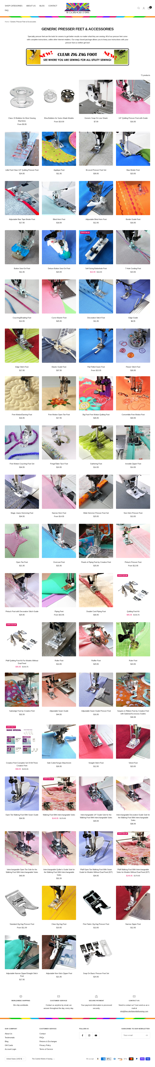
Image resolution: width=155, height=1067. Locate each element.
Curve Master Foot (59, 318)
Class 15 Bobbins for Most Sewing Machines (22, 119)
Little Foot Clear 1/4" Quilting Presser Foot (22, 170)
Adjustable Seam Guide (59, 711)
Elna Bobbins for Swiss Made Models (59, 118)
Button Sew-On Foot (22, 268)
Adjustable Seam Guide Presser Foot (96, 711)
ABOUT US (31, 6)
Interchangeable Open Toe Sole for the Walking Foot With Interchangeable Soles (22, 870)
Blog (6, 1041)
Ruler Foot (133, 661)
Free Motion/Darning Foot (22, 415)
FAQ (6, 10)
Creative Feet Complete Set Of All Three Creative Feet (22, 764)
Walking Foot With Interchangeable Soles (59, 815)
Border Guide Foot (133, 219)
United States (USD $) (14, 1059)
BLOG (42, 6)
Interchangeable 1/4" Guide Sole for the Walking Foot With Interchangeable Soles (96, 816)
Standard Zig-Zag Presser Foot (22, 924)
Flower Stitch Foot (133, 367)
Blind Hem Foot (59, 219)
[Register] (147, 1035)
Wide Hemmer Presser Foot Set (96, 513)
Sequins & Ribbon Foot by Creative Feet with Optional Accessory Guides (133, 712)
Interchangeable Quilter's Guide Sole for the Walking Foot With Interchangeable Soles (59, 872)
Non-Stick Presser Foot (133, 513)
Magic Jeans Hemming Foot (22, 513)
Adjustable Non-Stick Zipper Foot (59, 973)
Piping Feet (59, 611)
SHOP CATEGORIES (13, 6)
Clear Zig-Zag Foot (59, 924)
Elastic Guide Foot (59, 367)
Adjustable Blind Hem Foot (96, 219)
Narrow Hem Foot (59, 513)
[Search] (139, 8)
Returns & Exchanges (48, 1041)
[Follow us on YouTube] (96, 1035)
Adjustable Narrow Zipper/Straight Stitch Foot (22, 974)
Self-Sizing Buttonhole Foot (96, 268)
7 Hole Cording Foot (133, 268)
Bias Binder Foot (133, 170)
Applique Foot (59, 170)
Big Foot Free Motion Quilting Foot (96, 415)
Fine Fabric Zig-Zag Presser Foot (96, 924)
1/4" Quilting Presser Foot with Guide (133, 118)
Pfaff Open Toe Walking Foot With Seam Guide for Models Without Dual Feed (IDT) (96, 870)
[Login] (144, 8)
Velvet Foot (133, 763)
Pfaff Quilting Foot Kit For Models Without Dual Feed (22, 662)
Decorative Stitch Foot (96, 318)
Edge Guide (133, 318)
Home (7, 22)
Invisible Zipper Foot (133, 464)
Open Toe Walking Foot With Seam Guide (22, 815)
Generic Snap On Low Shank (96, 118)
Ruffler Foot (96, 661)
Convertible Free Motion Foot (133, 415)
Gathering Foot (96, 464)
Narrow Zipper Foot (133, 924)
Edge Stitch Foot (21, 367)
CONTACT (52, 6)
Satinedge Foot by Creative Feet (22, 711)
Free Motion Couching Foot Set (22, 464)
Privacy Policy (45, 1045)
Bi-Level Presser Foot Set (96, 170)
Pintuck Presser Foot (133, 562)
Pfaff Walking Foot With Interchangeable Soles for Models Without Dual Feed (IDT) (133, 870)
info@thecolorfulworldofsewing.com (134, 1011)
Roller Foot (59, 661)
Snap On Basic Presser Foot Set (96, 973)
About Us (8, 1034)
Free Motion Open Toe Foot (59, 415)
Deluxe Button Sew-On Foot (59, 268)
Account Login (10, 1049)
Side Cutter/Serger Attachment (59, 763)
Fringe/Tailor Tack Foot (59, 464)
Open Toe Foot (22, 562)
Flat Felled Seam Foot (96, 367)
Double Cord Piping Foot (96, 611)
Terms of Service (46, 1049)
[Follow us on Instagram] (89, 1035)
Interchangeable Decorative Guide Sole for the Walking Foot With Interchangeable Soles (133, 817)
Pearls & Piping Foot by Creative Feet (96, 562)
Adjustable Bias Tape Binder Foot (22, 219)
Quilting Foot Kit (133, 611)
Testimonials (10, 1037)
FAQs (41, 1037)
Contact (42, 1034)
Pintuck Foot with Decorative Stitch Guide (22, 611)
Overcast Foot (59, 562)
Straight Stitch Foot (96, 763)
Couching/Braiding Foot (22, 318)
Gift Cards (9, 1045)
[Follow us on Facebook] (82, 1035)
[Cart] (149, 8)
